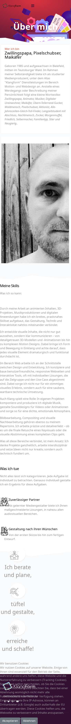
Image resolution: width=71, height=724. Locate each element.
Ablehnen (29, 721)
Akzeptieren (10, 721)
